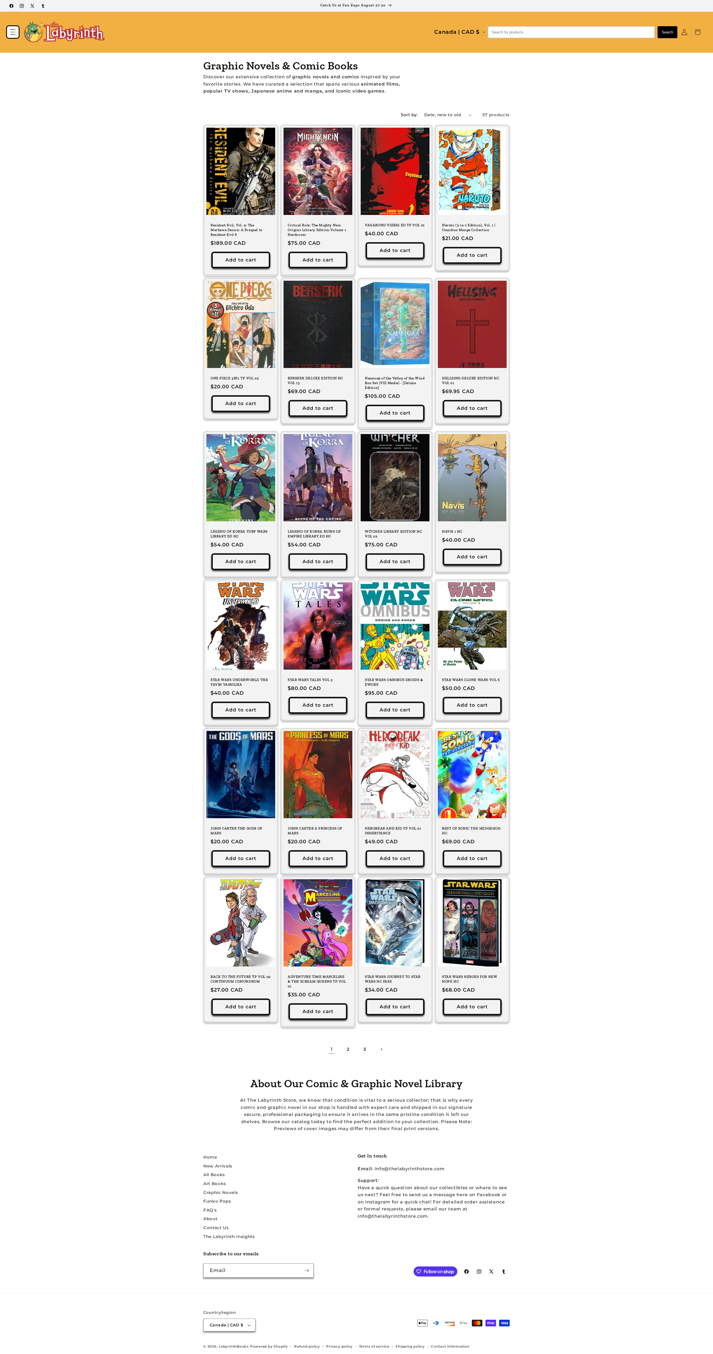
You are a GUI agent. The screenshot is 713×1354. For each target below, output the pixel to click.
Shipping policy (410, 1346)
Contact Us (216, 1227)
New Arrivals (217, 1166)
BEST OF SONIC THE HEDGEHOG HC (471, 830)
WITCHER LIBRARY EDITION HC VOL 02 (393, 533)
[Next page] (381, 1049)
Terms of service (374, 1346)
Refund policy (307, 1346)
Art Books (214, 1183)
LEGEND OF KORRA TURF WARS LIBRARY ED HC (239, 533)
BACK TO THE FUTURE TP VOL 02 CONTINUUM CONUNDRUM (241, 979)
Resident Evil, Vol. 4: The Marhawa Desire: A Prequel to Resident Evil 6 (237, 230)
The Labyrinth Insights (229, 1236)
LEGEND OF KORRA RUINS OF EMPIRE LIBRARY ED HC (314, 533)
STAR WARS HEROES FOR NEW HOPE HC (469, 979)
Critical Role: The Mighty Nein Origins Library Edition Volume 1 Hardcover (317, 230)
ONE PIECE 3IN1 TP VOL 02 (235, 378)
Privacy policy (339, 1346)
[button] (12, 32)
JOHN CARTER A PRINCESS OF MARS (315, 830)
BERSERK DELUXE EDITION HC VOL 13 (315, 380)
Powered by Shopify (269, 1346)
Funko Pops (217, 1201)
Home (210, 1157)
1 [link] (332, 1049)
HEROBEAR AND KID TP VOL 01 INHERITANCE (393, 830)
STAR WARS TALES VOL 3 (310, 680)
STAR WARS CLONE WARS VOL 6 (471, 680)
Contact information (450, 1346)
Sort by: (409, 114)
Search (667, 32)
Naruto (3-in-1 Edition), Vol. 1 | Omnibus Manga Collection (468, 227)
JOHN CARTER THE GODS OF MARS (236, 830)
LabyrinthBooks (234, 1346)
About (210, 1219)
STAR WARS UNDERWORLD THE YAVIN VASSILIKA (239, 682)
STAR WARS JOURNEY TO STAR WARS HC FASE (393, 979)
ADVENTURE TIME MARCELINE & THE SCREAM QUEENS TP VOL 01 (317, 982)
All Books (214, 1175)
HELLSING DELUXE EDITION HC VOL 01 (470, 380)
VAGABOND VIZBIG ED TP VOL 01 (395, 225)
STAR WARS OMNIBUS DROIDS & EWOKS (394, 682)
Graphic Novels (220, 1192)
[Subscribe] (306, 1270)
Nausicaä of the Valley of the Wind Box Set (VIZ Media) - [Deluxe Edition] (394, 383)
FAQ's (210, 1210)
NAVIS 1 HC (452, 531)
